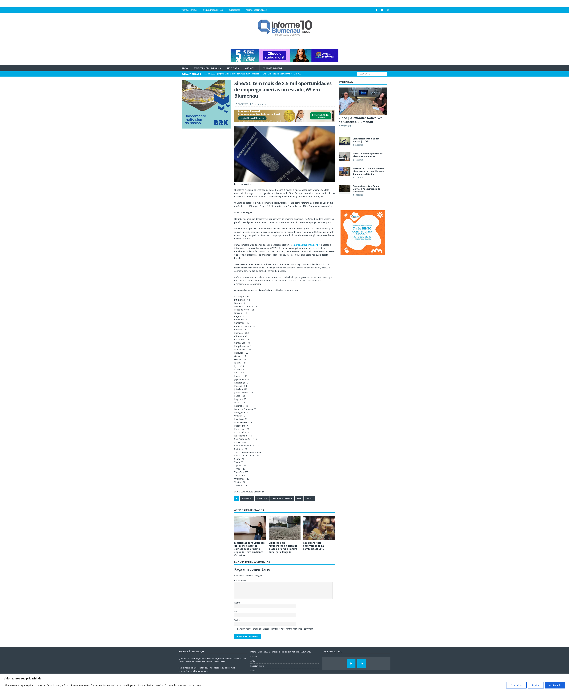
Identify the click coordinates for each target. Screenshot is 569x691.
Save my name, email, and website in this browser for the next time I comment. (275, 628)
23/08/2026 (346, 126)
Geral (252, 670)
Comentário (240, 580)
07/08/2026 (359, 195)
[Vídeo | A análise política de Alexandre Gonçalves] (344, 156)
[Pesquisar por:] (372, 73)
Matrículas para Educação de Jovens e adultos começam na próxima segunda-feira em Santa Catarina (249, 549)
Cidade (253, 656)
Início (185, 68)
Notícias (232, 68)
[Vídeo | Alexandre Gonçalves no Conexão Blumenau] (363, 101)
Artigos (249, 68)
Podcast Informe (272, 68)
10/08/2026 (359, 177)
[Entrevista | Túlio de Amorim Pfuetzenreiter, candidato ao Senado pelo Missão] (344, 171)
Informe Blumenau (282, 498)
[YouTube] (388, 10)
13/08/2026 (359, 160)
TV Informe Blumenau (206, 68)
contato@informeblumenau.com (193, 671)
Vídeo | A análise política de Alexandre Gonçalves (368, 155)
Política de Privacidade (256, 10)
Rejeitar (536, 685)
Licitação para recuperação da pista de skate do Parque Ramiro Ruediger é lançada (283, 547)
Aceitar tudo (555, 685)
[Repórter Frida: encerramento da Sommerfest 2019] (319, 528)
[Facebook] (376, 10)
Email (236, 611)
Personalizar (516, 685)
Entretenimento (257, 665)
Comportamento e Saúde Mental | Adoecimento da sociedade (366, 189)
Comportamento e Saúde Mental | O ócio (366, 140)
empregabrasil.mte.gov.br (305, 244)
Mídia (252, 661)
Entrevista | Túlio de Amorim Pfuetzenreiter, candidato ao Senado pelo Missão (368, 171)
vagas (310, 498)
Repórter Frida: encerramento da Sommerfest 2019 (313, 546)
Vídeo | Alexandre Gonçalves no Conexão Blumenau (360, 120)
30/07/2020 (243, 104)
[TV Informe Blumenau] (351, 663)
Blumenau (247, 498)
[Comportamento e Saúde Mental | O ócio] (344, 141)
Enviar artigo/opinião (213, 10)
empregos (262, 498)
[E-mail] (382, 10)
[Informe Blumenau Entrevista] (361, 663)
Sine (299, 498)
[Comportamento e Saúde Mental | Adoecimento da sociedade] (344, 189)
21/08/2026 (359, 145)
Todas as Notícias (189, 10)
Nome (237, 602)
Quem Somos (234, 10)
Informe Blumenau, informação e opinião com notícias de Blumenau (280, 651)
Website (238, 620)
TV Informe (346, 81)
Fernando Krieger (260, 104)
